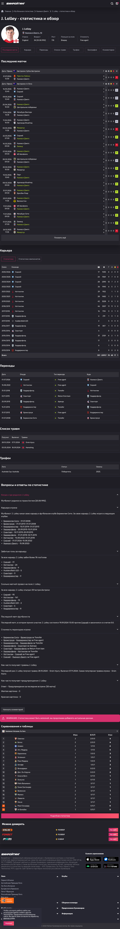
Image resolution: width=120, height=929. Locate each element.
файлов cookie (9, 918)
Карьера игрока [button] (9, 507)
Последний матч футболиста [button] (15, 616)
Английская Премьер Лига (11, 883)
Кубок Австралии (33, 71)
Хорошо (8, 923)
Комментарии (108, 50)
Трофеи (76, 50)
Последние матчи (9, 50)
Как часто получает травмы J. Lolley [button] (19, 665)
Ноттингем (8, 538)
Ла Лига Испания (8, 886)
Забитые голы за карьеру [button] (13, 551)
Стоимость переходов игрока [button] (15, 629)
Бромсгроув (9, 524)
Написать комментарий (13, 710)
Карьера (27, 50)
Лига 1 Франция (7, 892)
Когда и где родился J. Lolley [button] (15, 494)
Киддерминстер (11, 527)
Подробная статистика (60, 816)
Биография (92, 50)
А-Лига (29, 84)
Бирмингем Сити (11, 521)
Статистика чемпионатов (29, 259)
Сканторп (8, 532)
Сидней (7, 541)
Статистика (8, 259)
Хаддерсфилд (10, 529)
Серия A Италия (7, 880)
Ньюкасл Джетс (11, 543)
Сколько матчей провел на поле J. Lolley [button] (21, 584)
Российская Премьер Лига (11, 894)
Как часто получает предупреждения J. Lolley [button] (23, 680)
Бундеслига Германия (10, 889)
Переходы (43, 50)
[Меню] (2, 3)
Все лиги (4, 897)
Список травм (60, 50)
